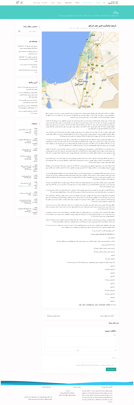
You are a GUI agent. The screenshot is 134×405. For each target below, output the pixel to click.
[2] (67, 122)
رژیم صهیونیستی (90, 304)
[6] (60, 136)
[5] (82, 136)
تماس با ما (44, 2)
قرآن (84, 304)
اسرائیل (108, 304)
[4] (80, 134)
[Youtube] (25, 392)
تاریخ (96, 304)
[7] (69, 141)
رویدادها (59, 2)
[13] (101, 186)
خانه (104, 2)
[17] (92, 216)
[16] (93, 201)
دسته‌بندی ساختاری (87, 2)
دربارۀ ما (52, 2)
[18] (70, 219)
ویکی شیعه (110, 237)
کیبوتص (95, 190)
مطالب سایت (76, 28)
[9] (58, 152)
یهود (80, 304)
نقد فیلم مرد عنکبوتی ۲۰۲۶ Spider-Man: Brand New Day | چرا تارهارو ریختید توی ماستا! (28, 59)
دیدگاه (114, 335)
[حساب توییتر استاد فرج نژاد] (33, 392)
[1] (50, 120)
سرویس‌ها (98, 2)
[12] (94, 179)
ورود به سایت (36, 2)
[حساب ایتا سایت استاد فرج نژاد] (29, 392)
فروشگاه (77, 2)
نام (115, 350)
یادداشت (70, 28)
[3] (68, 124)
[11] (112, 169)
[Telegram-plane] (46, 392)
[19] (52, 219)
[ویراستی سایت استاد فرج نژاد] (37, 392)
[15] (51, 192)
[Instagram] (42, 392)
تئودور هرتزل (102, 304)
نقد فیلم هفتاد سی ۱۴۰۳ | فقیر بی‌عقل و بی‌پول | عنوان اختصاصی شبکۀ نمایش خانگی (27, 95)
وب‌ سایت (114, 357)
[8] (83, 151)
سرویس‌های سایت (84, 28)
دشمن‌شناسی (92, 28)
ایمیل (77, 350)
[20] (83, 221)
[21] (54, 221)
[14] (83, 192)
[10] (90, 162)
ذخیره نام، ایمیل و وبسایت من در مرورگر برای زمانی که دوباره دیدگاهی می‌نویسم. (95, 365)
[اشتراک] (45, 25)
